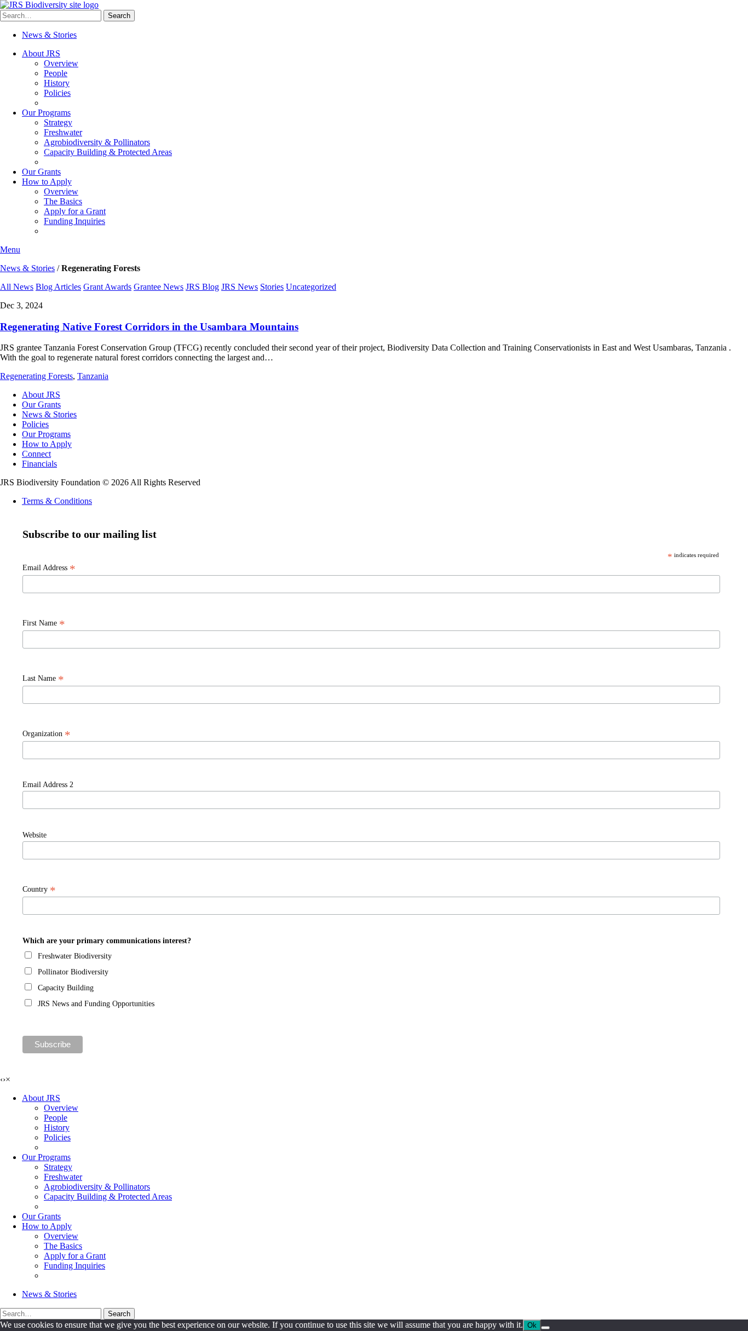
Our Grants (41, 171)
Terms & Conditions (57, 501)
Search (119, 16)
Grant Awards (107, 286)
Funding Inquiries (74, 221)
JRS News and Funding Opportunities (96, 1004)
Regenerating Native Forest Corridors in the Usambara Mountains (149, 326)
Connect (36, 453)
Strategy (58, 122)
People (55, 73)
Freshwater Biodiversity (75, 956)
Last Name (43, 678)
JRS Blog (202, 286)
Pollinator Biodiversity (73, 972)
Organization (46, 733)
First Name (43, 623)
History (57, 83)
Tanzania (92, 376)
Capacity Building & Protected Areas (108, 152)
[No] (545, 1327)
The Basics (63, 201)
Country (39, 889)
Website (34, 835)
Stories (272, 286)
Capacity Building (66, 988)
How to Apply (47, 181)
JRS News (239, 286)
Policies (57, 92)
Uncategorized (311, 286)
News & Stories (49, 34)
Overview (61, 63)
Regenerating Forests (36, 376)
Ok (532, 1325)
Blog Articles (58, 286)
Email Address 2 (47, 785)
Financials (39, 463)
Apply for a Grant (75, 211)
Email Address (49, 568)
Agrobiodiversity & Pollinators (97, 142)
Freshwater (63, 132)
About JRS (41, 53)
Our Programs (46, 112)
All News (16, 286)
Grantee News (158, 286)
